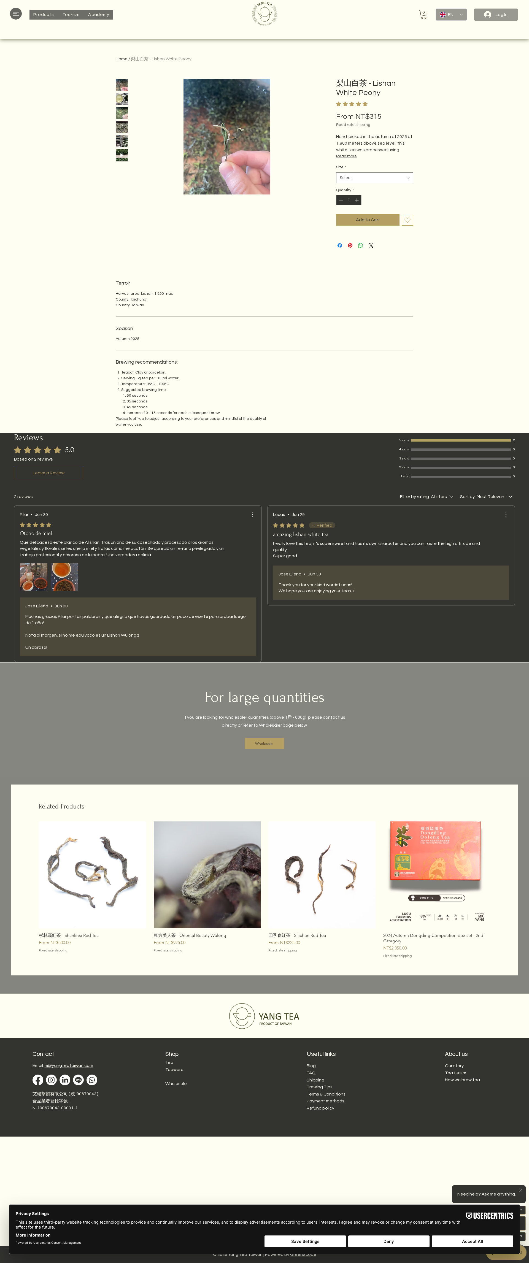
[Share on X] (371, 245)
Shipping (315, 1080)
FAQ (311, 1073)
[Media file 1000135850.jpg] (33, 577)
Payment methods (325, 1101)
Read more (346, 156)
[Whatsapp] (92, 1080)
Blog (311, 1066)
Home (122, 59)
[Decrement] (340, 200)
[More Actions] (252, 514)
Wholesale (176, 1083)
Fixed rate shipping (353, 125)
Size (341, 167)
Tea (169, 1062)
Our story (454, 1066)
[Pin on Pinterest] (350, 245)
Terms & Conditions (326, 1094)
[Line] (78, 1080)
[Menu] (16, 14)
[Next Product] (498, 874)
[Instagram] (51, 1080)
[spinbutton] (349, 200)
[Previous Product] (31, 874)
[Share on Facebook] (339, 245)
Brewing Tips (320, 1087)
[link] (365, 103)
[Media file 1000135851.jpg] (64, 577)
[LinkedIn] (65, 1080)
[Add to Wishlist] (407, 220)
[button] (43, 15)
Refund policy (320, 1108)
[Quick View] (92, 875)
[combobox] (374, 177)
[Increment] (357, 200)
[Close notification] (521, 1190)
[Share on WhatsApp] (360, 245)
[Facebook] (38, 1080)
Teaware (174, 1069)
